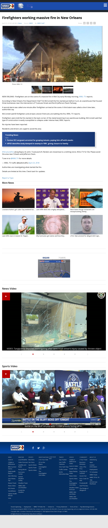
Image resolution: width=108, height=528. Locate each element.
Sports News (32, 465)
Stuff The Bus (84, 486)
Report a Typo (8, 178)
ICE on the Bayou (42, 463)
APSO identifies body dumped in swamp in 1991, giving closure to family (37, 143)
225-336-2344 (93, 509)
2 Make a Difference (11, 463)
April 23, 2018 (34, 163)
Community (83, 457)
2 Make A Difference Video (72, 461)
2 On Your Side (43, 460)
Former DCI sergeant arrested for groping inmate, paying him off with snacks (40, 140)
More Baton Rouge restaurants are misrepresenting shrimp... (82, 211)
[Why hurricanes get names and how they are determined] (52, 224)
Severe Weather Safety (21, 478)
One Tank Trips (64, 467)
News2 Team (12, 483)
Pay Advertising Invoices (87, 507)
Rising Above (22, 469)
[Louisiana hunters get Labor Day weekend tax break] (18, 198)
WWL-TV (82, 96)
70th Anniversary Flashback (93, 482)
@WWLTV (15, 158)
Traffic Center (63, 469)
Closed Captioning (16, 507)
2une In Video (73, 466)
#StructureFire (8, 152)
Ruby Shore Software (36, 514)
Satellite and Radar (22, 466)
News (20, 23)
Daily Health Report (12, 472)
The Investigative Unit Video (43, 473)
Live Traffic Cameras (62, 463)
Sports (30, 457)
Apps (91, 462)
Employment (93, 469)
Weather (21, 457)
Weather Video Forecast (74, 488)
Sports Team (32, 468)
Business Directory (82, 463)
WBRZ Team (93, 475)
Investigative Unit (43, 468)
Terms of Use (74, 507)
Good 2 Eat (83, 476)
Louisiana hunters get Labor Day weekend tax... (18, 210)
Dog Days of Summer (83, 472)
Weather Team (23, 483)
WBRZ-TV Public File (39, 507)
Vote (9, 498)
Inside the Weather (21, 491)
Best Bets (31, 460)
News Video (12, 486)
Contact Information (93, 466)
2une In (10, 460)
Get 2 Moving (12, 476)
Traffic (61, 457)
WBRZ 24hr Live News (72, 493)
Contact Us (51, 507)
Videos (71, 457)
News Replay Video (73, 472)
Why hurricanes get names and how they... (50, 236)
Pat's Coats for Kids (84, 479)
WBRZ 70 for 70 (94, 477)
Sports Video (32, 470)
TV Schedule (94, 472)
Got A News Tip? (12, 479)
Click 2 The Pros (83, 468)
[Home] (8, 6)
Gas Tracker (63, 460)
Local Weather (22, 460)
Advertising (93, 460)
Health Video (73, 469)
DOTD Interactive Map (64, 473)
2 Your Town (83, 460)
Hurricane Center (21, 473)
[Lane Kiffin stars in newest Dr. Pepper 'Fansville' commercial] (18, 224)
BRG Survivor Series (12, 468)
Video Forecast (23, 462)
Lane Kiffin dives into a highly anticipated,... (50, 210)
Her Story (31, 462)
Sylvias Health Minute (12, 494)
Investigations (43, 457)
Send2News (12, 491)
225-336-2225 (53, 509)
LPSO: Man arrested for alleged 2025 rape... (85, 236)
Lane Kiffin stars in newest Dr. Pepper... (15, 236)
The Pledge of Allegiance (84, 489)
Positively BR (83, 483)
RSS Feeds (11, 488)
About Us (93, 457)
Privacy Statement (62, 507)
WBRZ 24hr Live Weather (22, 487)
